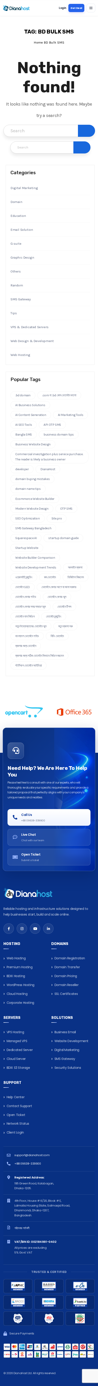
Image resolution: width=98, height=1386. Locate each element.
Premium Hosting (20, 967)
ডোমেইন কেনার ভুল (57, 597)
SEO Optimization (27, 518)
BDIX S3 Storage (18, 1067)
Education (18, 216)
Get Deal (76, 8)
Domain (16, 202)
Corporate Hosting (20, 1002)
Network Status (18, 1123)
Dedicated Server (20, 1050)
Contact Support (19, 1106)
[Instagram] (22, 928)
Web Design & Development (32, 341)
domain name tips (28, 489)
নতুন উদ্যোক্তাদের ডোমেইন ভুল (30, 626)
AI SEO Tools (23, 425)
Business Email (65, 1032)
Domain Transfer (67, 967)
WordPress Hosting (20, 985)
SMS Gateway (20, 299)
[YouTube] (35, 928)
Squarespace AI (26, 538)
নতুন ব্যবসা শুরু (65, 626)
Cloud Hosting (17, 993)
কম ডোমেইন (50, 577)
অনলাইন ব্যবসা (75, 567)
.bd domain (23, 395)
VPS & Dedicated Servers (29, 327)
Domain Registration (69, 958)
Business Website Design (33, 444)
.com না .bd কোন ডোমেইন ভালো (59, 395)
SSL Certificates (66, 993)
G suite (15, 243)
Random (16, 285)
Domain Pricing (65, 976)
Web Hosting (20, 355)
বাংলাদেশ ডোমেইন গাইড (27, 636)
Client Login (15, 1132)
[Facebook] (8, 928)
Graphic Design (22, 257)
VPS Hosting (15, 1032)
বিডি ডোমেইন (57, 636)
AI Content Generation (30, 415)
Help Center (16, 1097)
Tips (13, 313)
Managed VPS (17, 1041)
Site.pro (57, 518)
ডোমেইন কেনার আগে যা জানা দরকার (58, 587)
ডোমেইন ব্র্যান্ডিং (53, 616)
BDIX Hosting (16, 976)
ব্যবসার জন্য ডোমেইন (25, 646)
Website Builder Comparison (35, 558)
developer (22, 469)
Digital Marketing (24, 188)
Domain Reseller (66, 985)
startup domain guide (63, 538)
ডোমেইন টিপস (64, 607)
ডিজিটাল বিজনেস (75, 577)
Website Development (71, 1041)
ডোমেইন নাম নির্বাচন (24, 616)
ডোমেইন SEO (22, 587)
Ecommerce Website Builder (34, 499)
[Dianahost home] (16, 7)
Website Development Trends (35, 567)
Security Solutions (67, 1067)
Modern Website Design (32, 509)
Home (38, 42)
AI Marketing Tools (70, 415)
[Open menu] (91, 8)
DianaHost (47, 469)
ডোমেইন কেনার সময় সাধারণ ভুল (30, 607)
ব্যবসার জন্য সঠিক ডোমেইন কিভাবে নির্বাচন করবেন (39, 656)
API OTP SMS (52, 425)
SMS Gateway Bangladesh (33, 528)
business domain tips (59, 434)
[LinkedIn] (48, 928)
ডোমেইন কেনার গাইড (25, 597)
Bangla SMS (23, 434)
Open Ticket (16, 1115)
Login (62, 8)
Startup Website (26, 548)
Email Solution (21, 230)
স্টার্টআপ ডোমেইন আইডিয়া (28, 665)
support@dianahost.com (32, 1155)
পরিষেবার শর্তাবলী (21, 1228)
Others (15, 271)
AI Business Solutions (30, 405)
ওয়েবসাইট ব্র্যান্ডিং (23, 577)
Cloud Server (16, 1058)
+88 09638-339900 (27, 1163)
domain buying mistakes (32, 479)
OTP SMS (66, 509)
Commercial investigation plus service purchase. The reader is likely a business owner (49, 456)
